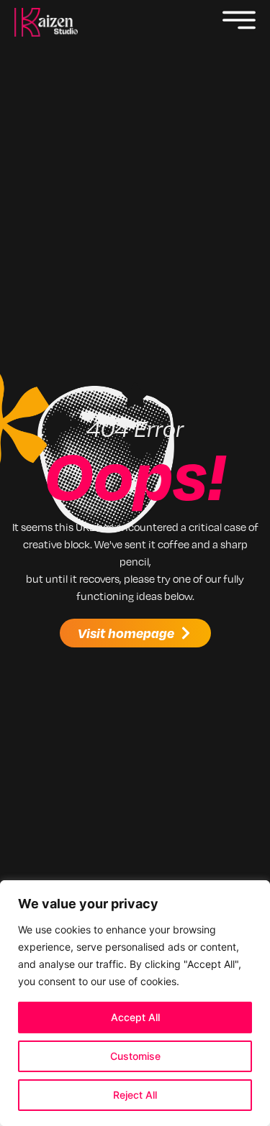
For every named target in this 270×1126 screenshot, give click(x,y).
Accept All (135, 1017)
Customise (135, 1056)
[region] (135, 1003)
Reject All (135, 1095)
